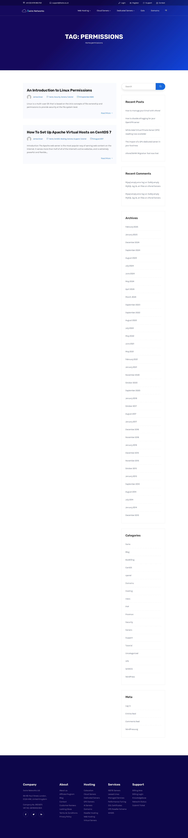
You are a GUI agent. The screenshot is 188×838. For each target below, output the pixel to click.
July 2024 (129, 266)
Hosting (63, 139)
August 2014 (130, 492)
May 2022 (129, 336)
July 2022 (129, 328)
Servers (64, 97)
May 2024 (129, 281)
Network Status (139, 801)
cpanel (128, 575)
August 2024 (131, 258)
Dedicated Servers (125, 10)
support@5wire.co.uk (60, 3)
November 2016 (132, 437)
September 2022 (132, 312)
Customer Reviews (67, 805)
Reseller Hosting (91, 813)
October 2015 (131, 468)
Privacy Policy (65, 816)
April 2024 (129, 289)
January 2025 (131, 234)
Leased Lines (113, 794)
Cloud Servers (103, 10)
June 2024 (130, 273)
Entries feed (130, 713)
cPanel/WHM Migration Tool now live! (141, 153)
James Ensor (38, 97)
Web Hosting (83, 10)
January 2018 (131, 398)
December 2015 (132, 453)
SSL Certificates (115, 805)
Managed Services (116, 798)
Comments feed (132, 721)
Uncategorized (131, 653)
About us (63, 790)
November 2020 (132, 375)
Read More (105, 113)
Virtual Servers (90, 820)
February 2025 (131, 227)
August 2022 (131, 320)
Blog (127, 552)
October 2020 (131, 382)
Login (123, 3)
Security (57, 97)
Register (135, 3)
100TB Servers (114, 790)
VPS (127, 661)
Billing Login (137, 794)
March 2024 (130, 297)
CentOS (57, 139)
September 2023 (132, 304)
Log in (128, 706)
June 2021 (129, 343)
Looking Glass (65, 809)
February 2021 (131, 359)
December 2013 (132, 515)
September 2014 (132, 484)
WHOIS (111, 813)
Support (148, 3)
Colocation (88, 790)
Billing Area (137, 790)
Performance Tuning (117, 801)
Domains (155, 10)
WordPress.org (131, 729)
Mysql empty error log (134, 182)
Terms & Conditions (68, 813)
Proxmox (129, 614)
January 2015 (131, 476)
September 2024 (132, 250)
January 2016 (131, 445)
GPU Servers (89, 801)
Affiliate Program (66, 794)
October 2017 (131, 406)
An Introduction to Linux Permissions (59, 90)
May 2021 (129, 351)
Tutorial (70, 97)
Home (88, 43)
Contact (161, 3)
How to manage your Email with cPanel (142, 110)
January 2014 (131, 507)
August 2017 (130, 414)
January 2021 (131, 367)
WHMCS (129, 669)
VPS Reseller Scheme (117, 809)
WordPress (130, 676)
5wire (51, 97)
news (127, 599)
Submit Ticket (138, 805)
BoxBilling (129, 560)
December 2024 (132, 242)
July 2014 (129, 499)
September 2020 (132, 390)
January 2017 (131, 421)
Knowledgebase (139, 798)
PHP (127, 606)
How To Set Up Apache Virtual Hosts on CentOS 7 (69, 132)
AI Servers (88, 805)
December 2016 (132, 429)
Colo (143, 10)
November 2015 (132, 460)
